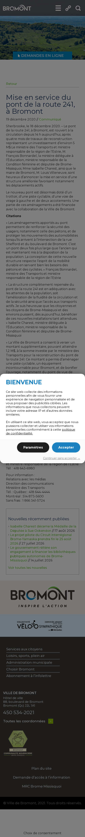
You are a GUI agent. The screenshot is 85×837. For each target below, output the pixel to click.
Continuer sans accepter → (61, 458)
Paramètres (33, 447)
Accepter (66, 447)
